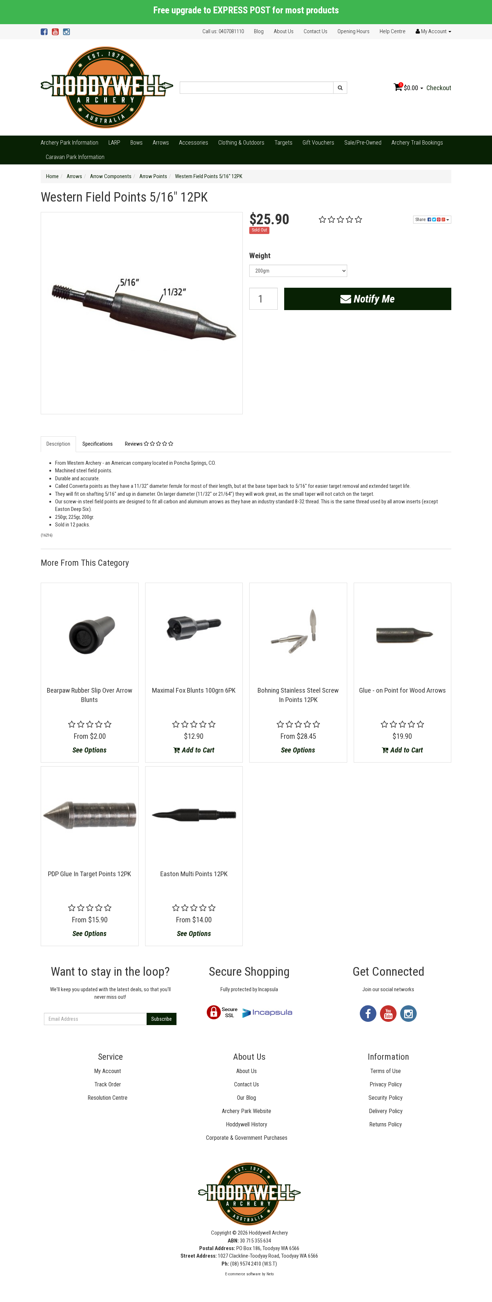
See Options (89, 750)
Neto (270, 1274)
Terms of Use (385, 1071)
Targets (283, 142)
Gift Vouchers (318, 142)
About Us (284, 31)
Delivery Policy (386, 1111)
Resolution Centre (108, 1097)
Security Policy (385, 1097)
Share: (421, 219)
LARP (114, 142)
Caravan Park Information (75, 157)
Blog (259, 31)
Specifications (97, 444)
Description (58, 444)
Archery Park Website (246, 1111)
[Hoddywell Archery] (107, 87)
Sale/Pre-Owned (362, 142)
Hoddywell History (246, 1124)
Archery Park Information (69, 142)
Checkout (438, 88)
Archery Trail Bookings (417, 142)
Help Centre (393, 31)
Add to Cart (197, 750)
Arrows (161, 142)
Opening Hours (353, 31)
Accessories (193, 142)
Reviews (134, 444)
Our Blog (246, 1097)
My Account (107, 1071)
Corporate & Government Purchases (246, 1137)
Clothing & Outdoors (241, 142)
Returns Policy (385, 1124)
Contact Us (315, 31)
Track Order (107, 1084)
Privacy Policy (386, 1084)
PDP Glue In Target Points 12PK (89, 874)
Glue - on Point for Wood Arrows (402, 690)
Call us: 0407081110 (223, 31)
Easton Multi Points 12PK (194, 874)
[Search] (340, 87)
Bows (136, 142)
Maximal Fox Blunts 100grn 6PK (194, 690)
